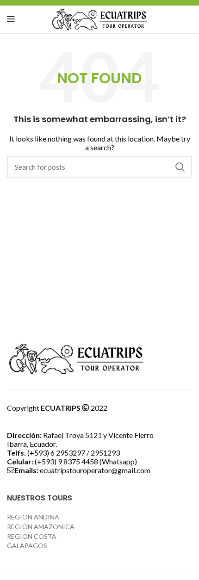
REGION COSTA (31, 536)
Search (179, 167)
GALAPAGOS (27, 545)
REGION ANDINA (33, 517)
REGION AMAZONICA (41, 527)
